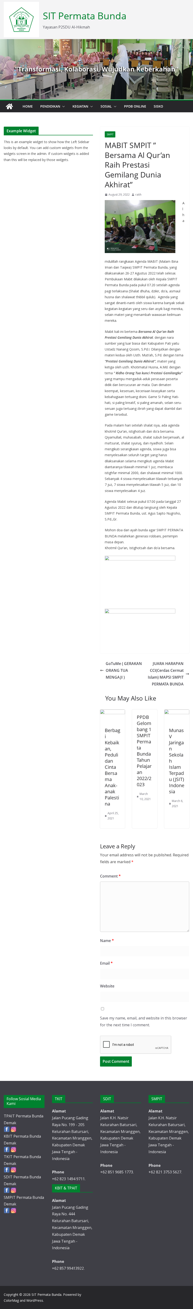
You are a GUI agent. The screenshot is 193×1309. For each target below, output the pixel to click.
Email (106, 963)
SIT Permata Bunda (84, 15)
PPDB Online (135, 106)
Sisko (158, 106)
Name (107, 940)
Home (28, 106)
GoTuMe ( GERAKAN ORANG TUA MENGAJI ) (124, 670)
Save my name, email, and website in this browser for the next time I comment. (143, 1021)
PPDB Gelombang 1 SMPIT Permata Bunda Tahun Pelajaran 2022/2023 (144, 751)
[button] (62, 106)
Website (107, 986)
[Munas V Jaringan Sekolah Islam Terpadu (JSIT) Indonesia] (176, 712)
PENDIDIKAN (50, 106)
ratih (138, 195)
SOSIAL (106, 106)
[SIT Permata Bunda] (9, 106)
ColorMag (11, 1300)
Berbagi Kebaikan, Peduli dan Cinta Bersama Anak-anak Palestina (112, 767)
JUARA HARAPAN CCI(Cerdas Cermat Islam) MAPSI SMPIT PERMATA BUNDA (166, 673)
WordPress (34, 1300)
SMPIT (110, 134)
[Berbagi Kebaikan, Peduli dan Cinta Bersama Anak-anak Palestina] (112, 712)
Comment (110, 876)
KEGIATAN (80, 106)
